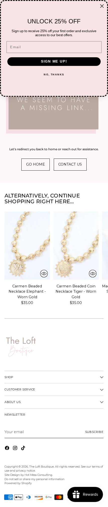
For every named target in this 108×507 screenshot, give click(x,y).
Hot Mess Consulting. (39, 475)
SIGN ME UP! (54, 61)
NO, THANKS (54, 74)
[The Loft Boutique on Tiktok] (24, 448)
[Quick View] (44, 274)
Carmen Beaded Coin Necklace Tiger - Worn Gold (76, 291)
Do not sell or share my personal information (35, 479)
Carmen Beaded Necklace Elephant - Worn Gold (27, 291)
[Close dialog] (102, 6)
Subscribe (94, 432)
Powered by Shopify (18, 483)
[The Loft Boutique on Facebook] (8, 448)
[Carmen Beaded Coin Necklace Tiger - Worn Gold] (76, 246)
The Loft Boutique (41, 466)
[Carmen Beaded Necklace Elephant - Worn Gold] (27, 246)
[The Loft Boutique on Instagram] (16, 448)
